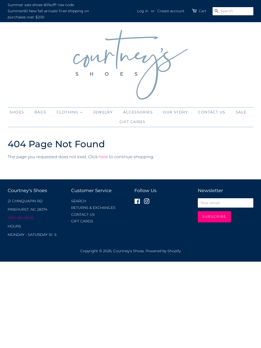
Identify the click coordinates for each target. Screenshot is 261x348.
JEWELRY (103, 112)
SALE (241, 112)
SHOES (17, 112)
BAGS (40, 112)
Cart (202, 11)
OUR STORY (175, 112)
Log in (142, 11)
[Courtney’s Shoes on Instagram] (146, 202)
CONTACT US (211, 112)
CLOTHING (68, 112)
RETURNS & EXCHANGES (93, 208)
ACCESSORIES (138, 112)
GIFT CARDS (132, 121)
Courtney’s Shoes (128, 251)
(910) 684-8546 (20, 218)
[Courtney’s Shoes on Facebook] (137, 202)
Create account (171, 11)
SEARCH (78, 201)
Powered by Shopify (163, 251)
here (103, 156)
